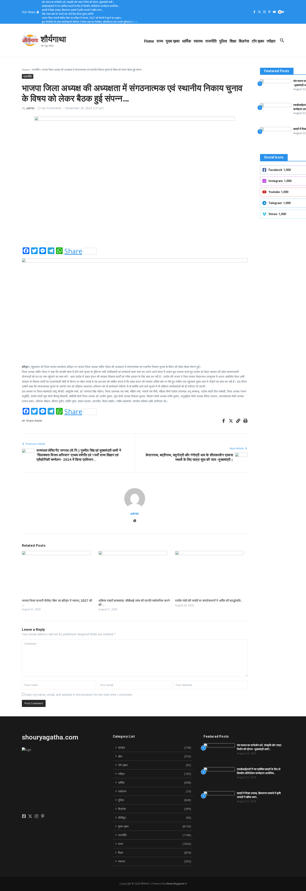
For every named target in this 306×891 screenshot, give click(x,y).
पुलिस (223, 40)
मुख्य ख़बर (173, 40)
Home (149, 40)
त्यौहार (271, 40)
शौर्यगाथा (53, 39)
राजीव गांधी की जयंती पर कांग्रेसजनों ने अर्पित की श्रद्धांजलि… (209, 601)
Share (73, 251)
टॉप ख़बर (258, 40)
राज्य (160, 40)
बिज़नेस (244, 40)
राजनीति (211, 40)
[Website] (134, 521)
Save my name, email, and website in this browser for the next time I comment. (79, 695)
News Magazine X (176, 883)
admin (30, 108)
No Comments (52, 108)
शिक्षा (233, 40)
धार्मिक (186, 40)
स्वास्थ (198, 40)
